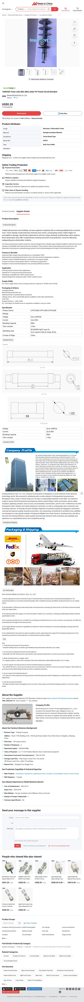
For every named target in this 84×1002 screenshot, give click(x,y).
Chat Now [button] (63, 113)
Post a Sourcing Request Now (59, 846)
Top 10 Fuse (7, 980)
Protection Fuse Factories (65, 970)
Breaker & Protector (31, 15)
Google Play (20, 989)
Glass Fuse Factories (28, 970)
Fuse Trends (19, 980)
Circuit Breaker (26, 935)
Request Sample (37, 118)
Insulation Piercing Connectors (12, 927)
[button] (3, 3)
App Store (7, 989)
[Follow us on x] (70, 989)
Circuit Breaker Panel (10, 961)
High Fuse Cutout (25, 975)
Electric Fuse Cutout (52, 975)
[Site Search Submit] (54, 9)
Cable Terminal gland (28, 927)
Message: (10, 829)
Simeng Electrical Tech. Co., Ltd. (17, 95)
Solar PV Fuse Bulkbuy (35, 980)
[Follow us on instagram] (73, 989)
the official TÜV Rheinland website (61, 698)
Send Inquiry (21, 113)
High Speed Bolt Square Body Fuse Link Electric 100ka (57, 879)
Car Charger (46, 927)
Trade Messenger (34, 989)
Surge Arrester (66, 935)
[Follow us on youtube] (76, 989)
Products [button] (21, 9)
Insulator (5, 935)
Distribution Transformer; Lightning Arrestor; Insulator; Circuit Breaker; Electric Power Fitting (47, 774)
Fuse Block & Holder (45, 15)
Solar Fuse (38, 975)
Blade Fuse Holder (65, 956)
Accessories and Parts (9, 931)
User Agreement (53, 996)
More (4, 984)
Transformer (66, 931)
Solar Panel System (48, 935)
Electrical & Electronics (15, 15)
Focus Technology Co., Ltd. (27, 996)
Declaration (63, 996)
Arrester (6, 956)
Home (4, 15)
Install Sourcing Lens (11, 992)
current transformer (68, 927)
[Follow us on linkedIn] (60, 992)
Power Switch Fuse (10, 975)
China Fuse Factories (10, 970)
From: (11, 818)
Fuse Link (45, 931)
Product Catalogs (31, 923)
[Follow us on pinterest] (79, 989)
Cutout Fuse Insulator (70, 975)
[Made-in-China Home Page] (42, 4)
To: (12, 823)
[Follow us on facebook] (67, 989)
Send (17, 846)
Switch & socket (27, 931)
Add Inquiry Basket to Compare (42, 79)
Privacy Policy (73, 996)
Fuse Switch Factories (46, 970)
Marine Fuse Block (49, 956)
